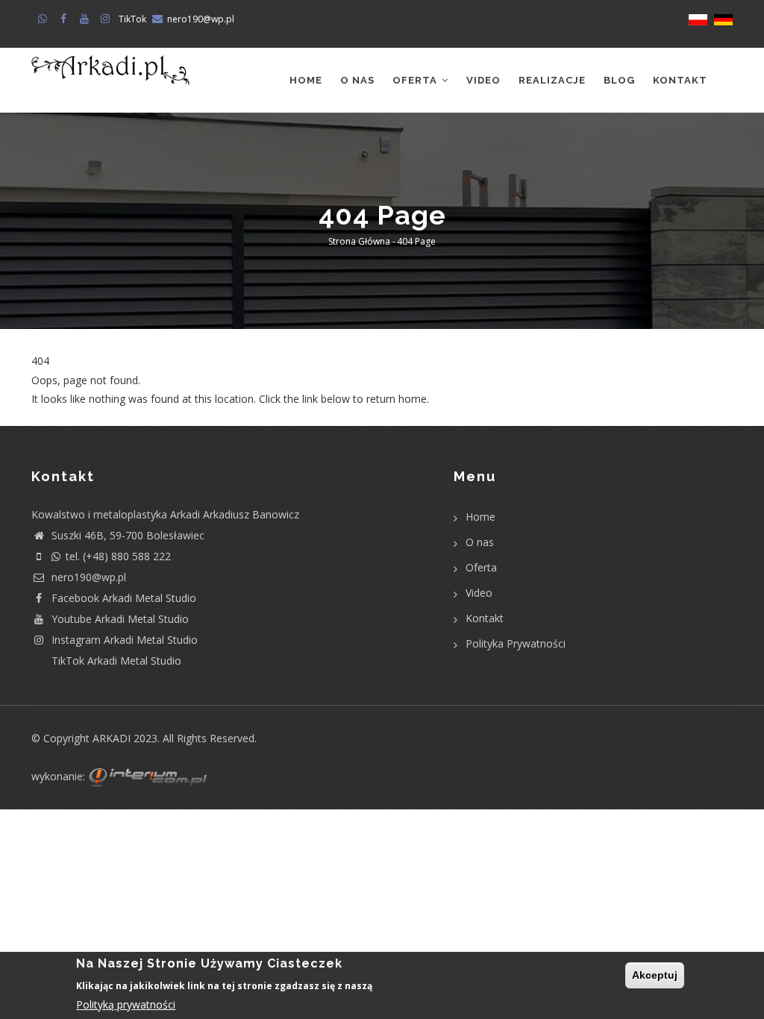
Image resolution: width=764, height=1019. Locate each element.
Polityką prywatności (125, 1004)
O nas (357, 80)
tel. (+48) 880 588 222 (118, 556)
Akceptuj (654, 975)
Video (483, 80)
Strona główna (359, 242)
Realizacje (552, 80)
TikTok (132, 19)
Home (305, 80)
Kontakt (680, 80)
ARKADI (112, 738)
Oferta (416, 80)
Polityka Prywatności (516, 643)
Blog (619, 80)
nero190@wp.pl (200, 19)
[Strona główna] (110, 70)
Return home (63, 417)
